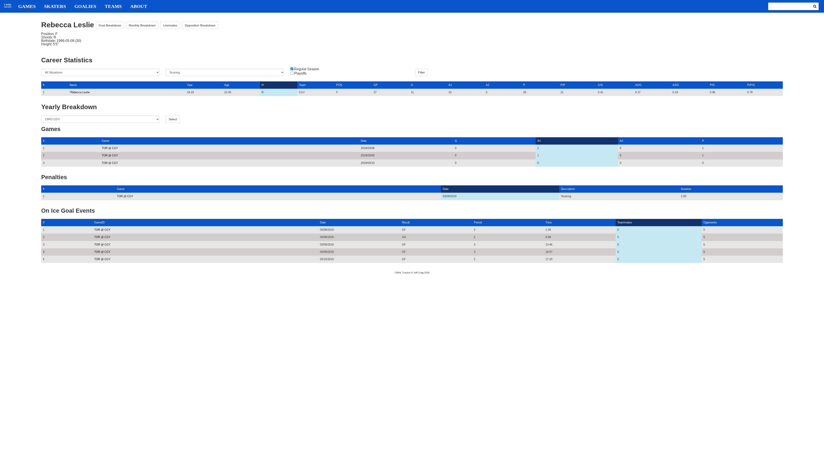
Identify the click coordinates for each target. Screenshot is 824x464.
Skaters (55, 6)
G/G (600, 85)
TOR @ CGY (110, 148)
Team (302, 85)
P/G (712, 85)
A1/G (638, 85)
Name (73, 85)
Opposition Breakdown (200, 25)
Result (406, 222)
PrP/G (751, 85)
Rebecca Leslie (80, 92)
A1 (450, 85)
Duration (686, 189)
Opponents (710, 222)
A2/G (676, 85)
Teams (113, 6)
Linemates (170, 25)
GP (376, 85)
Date (364, 140)
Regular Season (306, 69)
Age (226, 85)
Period (478, 222)
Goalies (85, 6)
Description (568, 189)
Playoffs (300, 73)
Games (27, 6)
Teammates (624, 222)
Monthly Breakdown (142, 25)
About (138, 6)
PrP (562, 85)
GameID (99, 222)
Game (105, 140)
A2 (487, 85)
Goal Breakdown (110, 25)
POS (339, 85)
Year (189, 85)
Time (548, 222)
